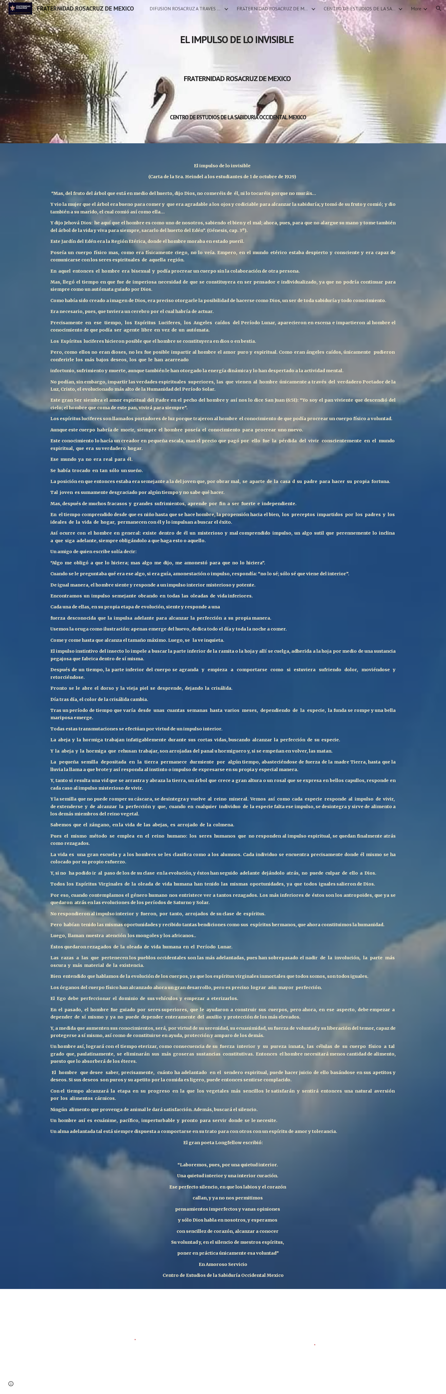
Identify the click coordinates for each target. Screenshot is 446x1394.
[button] (438, 8)
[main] (238, 71)
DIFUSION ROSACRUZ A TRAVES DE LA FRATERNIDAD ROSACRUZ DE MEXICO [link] (186, 8)
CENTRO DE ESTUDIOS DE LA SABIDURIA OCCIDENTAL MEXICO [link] (360, 8)
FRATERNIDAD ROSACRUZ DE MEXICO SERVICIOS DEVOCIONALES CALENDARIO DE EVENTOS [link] (273, 8)
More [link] (416, 8)
